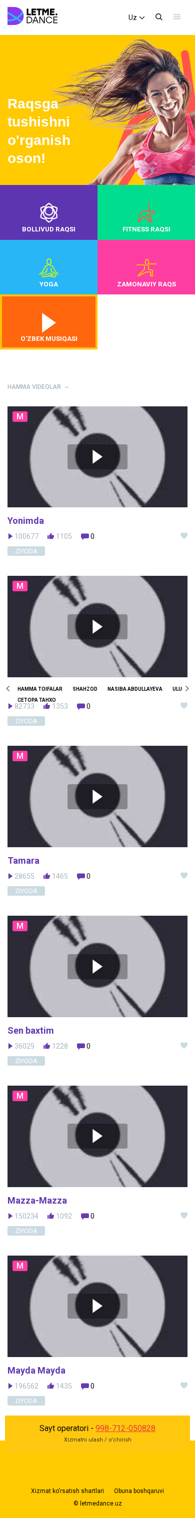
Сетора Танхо (37, 700)
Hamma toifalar (40, 689)
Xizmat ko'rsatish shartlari (67, 1491)
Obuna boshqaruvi (139, 1491)
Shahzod (85, 689)
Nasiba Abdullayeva (135, 689)
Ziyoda (26, 721)
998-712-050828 (126, 1428)
